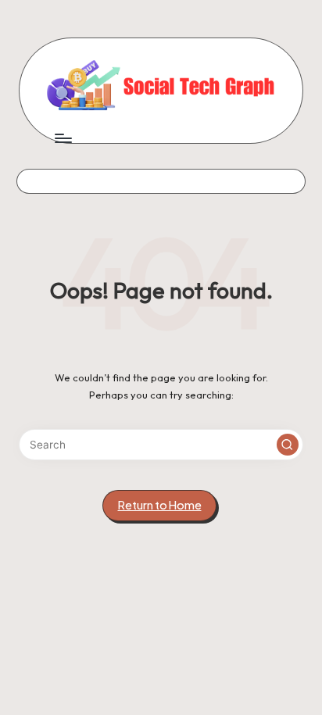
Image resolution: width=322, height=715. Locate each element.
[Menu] (62, 138)
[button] (288, 445)
